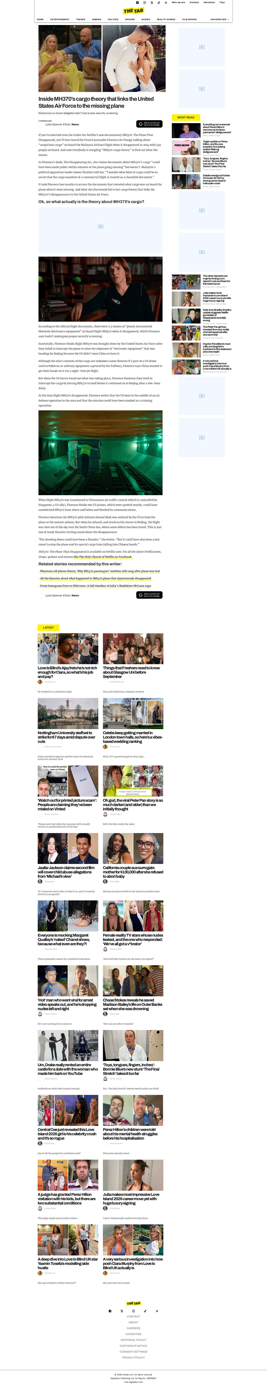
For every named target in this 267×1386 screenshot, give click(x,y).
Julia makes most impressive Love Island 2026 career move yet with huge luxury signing (131, 1198)
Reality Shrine (166, 19)
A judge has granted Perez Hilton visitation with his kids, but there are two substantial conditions (66, 1198)
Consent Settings (134, 1351)
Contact (194, 2)
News (40, 19)
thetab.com (128, 1374)
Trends (80, 19)
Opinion (130, 19)
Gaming (96, 19)
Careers (133, 1328)
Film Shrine (189, 19)
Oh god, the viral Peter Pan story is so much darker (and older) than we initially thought (133, 804)
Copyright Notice (133, 1345)
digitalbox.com (136, 1382)
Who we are (178, 2)
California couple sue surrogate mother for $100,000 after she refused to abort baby (133, 871)
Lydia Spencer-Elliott (57, 124)
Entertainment (60, 19)
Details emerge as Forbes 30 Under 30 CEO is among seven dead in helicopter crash (216, 179)
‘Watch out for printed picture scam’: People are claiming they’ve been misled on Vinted (67, 804)
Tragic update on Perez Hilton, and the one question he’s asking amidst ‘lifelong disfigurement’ (215, 146)
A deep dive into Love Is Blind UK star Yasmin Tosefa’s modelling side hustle (67, 1263)
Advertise (209, 2)
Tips (222, 2)
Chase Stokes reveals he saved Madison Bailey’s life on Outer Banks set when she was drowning (132, 1004)
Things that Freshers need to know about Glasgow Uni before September (131, 672)
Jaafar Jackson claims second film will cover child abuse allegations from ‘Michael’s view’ (66, 871)
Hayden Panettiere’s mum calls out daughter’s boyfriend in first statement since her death (217, 348)
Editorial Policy (133, 1340)
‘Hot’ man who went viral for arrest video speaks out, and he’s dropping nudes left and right (67, 1004)
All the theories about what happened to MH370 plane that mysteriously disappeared (96, 578)
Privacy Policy (133, 1357)
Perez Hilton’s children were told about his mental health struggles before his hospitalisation (130, 1133)
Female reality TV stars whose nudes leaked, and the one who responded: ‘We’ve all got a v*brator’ (133, 939)
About (133, 1322)
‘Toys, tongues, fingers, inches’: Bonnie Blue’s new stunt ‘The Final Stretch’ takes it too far (131, 1069)
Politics (113, 19)
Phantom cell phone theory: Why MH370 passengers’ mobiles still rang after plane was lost (100, 571)
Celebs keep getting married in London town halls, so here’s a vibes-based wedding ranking (133, 737)
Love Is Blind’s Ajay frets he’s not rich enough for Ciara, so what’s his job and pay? (67, 672)
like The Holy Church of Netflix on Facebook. (103, 557)
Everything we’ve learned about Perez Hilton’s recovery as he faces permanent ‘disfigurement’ (217, 128)
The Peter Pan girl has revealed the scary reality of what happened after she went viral (216, 331)
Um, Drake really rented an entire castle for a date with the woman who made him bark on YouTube (68, 1069)
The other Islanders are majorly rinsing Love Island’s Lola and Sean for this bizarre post (216, 280)
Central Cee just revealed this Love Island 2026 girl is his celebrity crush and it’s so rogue (67, 1133)
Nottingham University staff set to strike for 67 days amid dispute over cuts (66, 737)
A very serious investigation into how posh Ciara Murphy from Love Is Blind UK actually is (133, 1263)
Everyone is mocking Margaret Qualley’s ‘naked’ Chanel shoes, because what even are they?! (64, 939)
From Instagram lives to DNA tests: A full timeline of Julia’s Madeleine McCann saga (95, 586)
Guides (146, 19)
